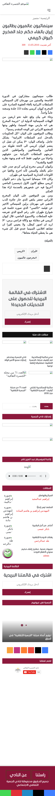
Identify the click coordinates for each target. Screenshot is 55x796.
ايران (33, 251)
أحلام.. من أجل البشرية (42, 525)
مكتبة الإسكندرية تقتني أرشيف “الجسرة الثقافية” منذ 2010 (41, 390)
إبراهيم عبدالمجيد (40, 499)
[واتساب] (32, 52)
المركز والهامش (45, 495)
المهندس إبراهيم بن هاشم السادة (32, 510)
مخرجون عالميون (26, 257)
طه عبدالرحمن (41, 541)
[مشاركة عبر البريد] (26, 52)
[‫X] (44, 52)
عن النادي (18, 775)
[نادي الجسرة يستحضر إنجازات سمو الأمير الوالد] (14, 347)
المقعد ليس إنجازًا (45, 507)
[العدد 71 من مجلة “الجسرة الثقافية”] (14, 378)
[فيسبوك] (50, 52)
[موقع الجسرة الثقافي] (15, 3)
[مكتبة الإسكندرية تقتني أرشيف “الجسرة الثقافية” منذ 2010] (41, 378)
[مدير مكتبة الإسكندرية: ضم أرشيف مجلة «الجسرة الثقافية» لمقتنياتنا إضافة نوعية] (41, 347)
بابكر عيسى (43, 529)
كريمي (20, 251)
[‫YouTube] (31, 650)
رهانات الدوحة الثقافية (42, 537)
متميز (36, 18)
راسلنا (40, 775)
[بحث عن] (6, 10)
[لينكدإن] (38, 52)
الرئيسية (45, 18)
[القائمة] (48, 10)
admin (46, 555)
